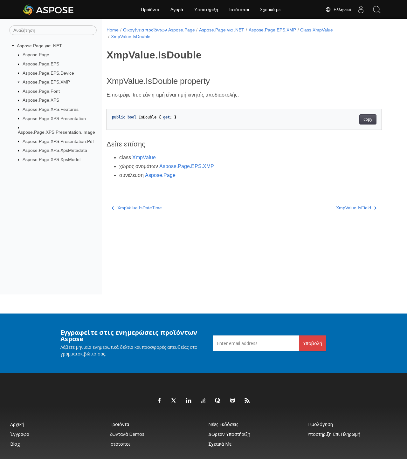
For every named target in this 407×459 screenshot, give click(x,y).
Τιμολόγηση (320, 424)
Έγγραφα (19, 434)
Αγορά (176, 9)
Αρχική (17, 424)
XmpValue (144, 157)
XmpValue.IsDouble (130, 36)
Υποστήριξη (206, 9)
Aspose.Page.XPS (41, 100)
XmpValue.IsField (353, 207)
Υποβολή (312, 343)
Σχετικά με (270, 9)
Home (113, 29)
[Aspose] (48, 9)
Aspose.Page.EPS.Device (48, 73)
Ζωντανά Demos (126, 434)
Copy (367, 119)
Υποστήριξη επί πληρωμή (333, 434)
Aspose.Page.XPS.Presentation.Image (56, 132)
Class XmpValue (316, 29)
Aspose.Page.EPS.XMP (46, 81)
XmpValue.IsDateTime (139, 207)
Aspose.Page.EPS (41, 63)
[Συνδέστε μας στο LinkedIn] (189, 401)
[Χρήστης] (361, 9)
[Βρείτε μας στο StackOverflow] (203, 401)
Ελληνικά (341, 9)
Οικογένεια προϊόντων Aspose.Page (159, 29)
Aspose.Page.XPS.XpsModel (51, 159)
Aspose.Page (36, 54)
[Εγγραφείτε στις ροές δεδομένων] (247, 401)
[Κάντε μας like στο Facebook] (159, 401)
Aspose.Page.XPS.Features (51, 109)
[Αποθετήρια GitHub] (233, 401)
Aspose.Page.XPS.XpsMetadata (55, 150)
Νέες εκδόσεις (223, 424)
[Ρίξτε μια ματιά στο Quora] (218, 401)
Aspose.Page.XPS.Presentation (54, 118)
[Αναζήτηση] (377, 9)
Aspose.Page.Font (41, 91)
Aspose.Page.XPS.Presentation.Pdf (58, 141)
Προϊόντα (150, 9)
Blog (15, 444)
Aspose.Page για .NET (39, 45)
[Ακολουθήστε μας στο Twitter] (174, 401)
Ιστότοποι (239, 9)
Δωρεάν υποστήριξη (229, 434)
